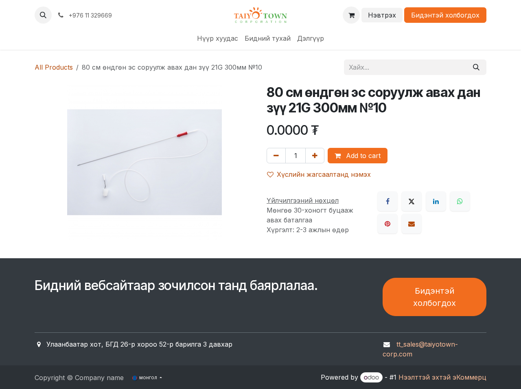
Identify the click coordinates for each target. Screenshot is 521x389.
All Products (54, 67)
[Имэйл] (411, 223)
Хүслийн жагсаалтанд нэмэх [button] (324, 174)
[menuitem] (217, 38)
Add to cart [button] (362, 156)
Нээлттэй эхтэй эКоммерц (442, 377)
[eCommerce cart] (351, 15)
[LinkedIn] (436, 201)
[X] (411, 201)
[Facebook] (387, 201)
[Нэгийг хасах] (276, 155)
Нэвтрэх (382, 15)
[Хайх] (476, 67)
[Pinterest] (387, 223)
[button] (43, 15)
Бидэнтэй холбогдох (445, 15)
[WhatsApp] (460, 201)
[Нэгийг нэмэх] (314, 155)
